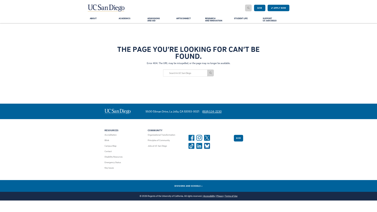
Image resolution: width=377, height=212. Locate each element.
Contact (108, 151)
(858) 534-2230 (212, 111)
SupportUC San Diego (270, 19)
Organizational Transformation (161, 134)
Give (259, 8)
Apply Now (279, 8)
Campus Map (110, 145)
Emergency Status (113, 162)
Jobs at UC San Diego (157, 145)
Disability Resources (114, 156)
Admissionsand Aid (153, 19)
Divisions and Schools (189, 186)
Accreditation (111, 134)
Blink (107, 140)
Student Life (241, 18)
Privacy (220, 196)
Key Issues (109, 167)
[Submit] (210, 72)
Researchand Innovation (213, 19)
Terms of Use (231, 196)
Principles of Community (159, 140)
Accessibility (209, 196)
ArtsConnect (183, 18)
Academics (124, 18)
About (93, 18)
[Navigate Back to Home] (106, 6)
